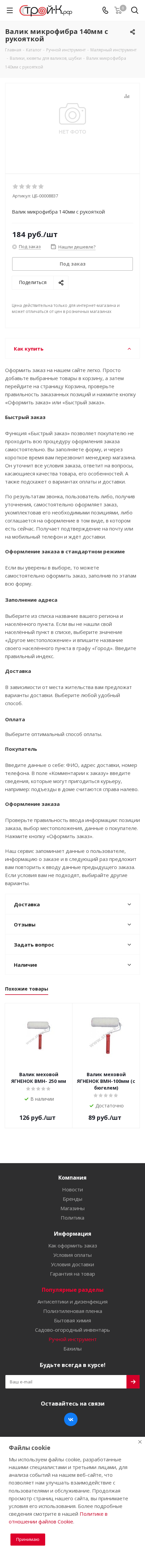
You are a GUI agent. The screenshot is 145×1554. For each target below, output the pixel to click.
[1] (15, 186)
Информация (72, 1233)
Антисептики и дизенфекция (72, 1301)
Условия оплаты (72, 1254)
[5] (41, 186)
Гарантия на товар (72, 1273)
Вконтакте (71, 1419)
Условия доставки (72, 1264)
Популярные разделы (73, 1289)
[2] (22, 186)
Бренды (72, 1198)
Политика (72, 1217)
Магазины (72, 1208)
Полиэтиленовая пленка (72, 1311)
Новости (72, 1189)
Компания (72, 1177)
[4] (35, 186)
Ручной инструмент (73, 1339)
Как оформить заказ (72, 1245)
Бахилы (72, 1348)
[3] (28, 186)
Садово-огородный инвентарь (72, 1329)
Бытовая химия (72, 1320)
